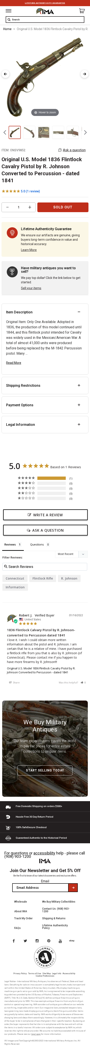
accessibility (44, 853)
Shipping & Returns (54, 918)
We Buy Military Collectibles (58, 901)
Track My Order (23, 918)
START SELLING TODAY (45, 770)
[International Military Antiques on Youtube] (61, 941)
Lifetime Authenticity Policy (55, 927)
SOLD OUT (63, 207)
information (15, 587)
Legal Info (56, 973)
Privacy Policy (20, 973)
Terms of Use (34, 973)
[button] (83, 682)
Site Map (46, 973)
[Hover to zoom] (45, 76)
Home (7, 29)
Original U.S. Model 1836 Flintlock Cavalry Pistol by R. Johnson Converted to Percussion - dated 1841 (41, 670)
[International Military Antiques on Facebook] (13, 941)
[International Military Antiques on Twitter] (25, 941)
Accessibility (68, 973)
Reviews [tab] (10, 544)
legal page (36, 1034)
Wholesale (20, 901)
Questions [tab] (37, 544)
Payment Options (19, 405)
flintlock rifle (43, 578)
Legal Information (20, 425)
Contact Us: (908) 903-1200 (56, 910)
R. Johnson (69, 578)
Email (45, 881)
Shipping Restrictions (23, 385)
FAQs (17, 928)
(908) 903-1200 (17, 856)
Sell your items (31, 288)
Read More (13, 362)
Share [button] (16, 682)
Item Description (19, 312)
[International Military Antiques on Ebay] (73, 941)
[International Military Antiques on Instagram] (37, 941)
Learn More (29, 249)
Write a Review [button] (48, 515)
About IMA (20, 911)
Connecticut (15, 578)
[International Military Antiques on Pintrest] (49, 941)
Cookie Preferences (45, 976)
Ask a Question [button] (48, 530)
